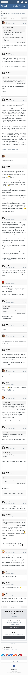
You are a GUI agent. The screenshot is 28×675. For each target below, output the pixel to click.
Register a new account (14, 627)
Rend (7, 427)
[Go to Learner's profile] (3, 350)
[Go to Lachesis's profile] (3, 73)
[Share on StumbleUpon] (16, 655)
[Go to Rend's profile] (3, 427)
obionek (8, 166)
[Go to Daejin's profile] (3, 218)
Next (23, 18)
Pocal (7, 266)
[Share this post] (25, 23)
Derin (7, 397)
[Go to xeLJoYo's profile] (3, 502)
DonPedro (8, 99)
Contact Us (14, 669)
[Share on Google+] (7, 655)
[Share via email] (19, 655)
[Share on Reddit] (14, 655)
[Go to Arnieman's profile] (3, 54)
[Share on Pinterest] (21, 655)
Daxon (7, 382)
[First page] (1, 18)
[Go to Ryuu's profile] (3, 325)
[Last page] (26, 18)
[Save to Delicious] (11, 655)
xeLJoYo (8, 502)
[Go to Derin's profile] (3, 397)
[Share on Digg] (9, 655)
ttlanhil (7, 472)
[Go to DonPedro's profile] (3, 100)
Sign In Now (14, 637)
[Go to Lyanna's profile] (3, 448)
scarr (7, 22)
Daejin (7, 217)
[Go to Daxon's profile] (3, 383)
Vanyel (7, 551)
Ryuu (7, 324)
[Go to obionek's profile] (3, 167)
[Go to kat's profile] (3, 301)
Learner (8, 349)
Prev (5, 18)
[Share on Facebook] (4, 655)
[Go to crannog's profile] (3, 282)
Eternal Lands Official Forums (13, 6)
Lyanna (7, 447)
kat (6, 300)
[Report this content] (23, 23)
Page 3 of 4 (14, 18)
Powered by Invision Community (14, 672)
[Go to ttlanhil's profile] (3, 473)
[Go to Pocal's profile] (3, 266)
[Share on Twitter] (2, 655)
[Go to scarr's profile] (3, 22)
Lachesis (8, 72)
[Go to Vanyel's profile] (3, 551)
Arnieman (8, 53)
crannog (8, 281)
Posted (10, 23)
